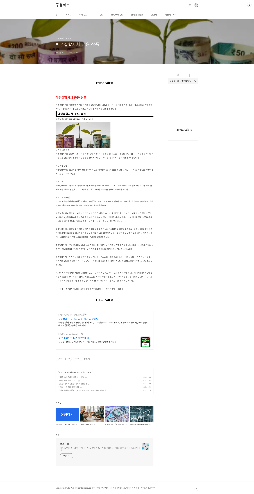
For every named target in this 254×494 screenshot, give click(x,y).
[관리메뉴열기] (249, 5)
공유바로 (63, 5)
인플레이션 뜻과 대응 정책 (68, 387)
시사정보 (99, 14)
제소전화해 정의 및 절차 (67, 380)
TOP (196, 489)
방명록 (154, 14)
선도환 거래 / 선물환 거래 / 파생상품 (72, 383)
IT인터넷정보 (117, 14)
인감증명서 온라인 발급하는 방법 (71, 377)
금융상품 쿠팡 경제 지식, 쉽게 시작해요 (78, 318)
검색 (190, 5)
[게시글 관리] (69, 359)
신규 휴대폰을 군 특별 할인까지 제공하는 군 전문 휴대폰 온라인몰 (87, 341)
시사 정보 (62, 372)
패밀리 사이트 (171, 14)
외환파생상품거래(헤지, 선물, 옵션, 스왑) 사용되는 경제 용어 (82, 390)
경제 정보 (72, 372)
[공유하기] (65, 359)
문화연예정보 (137, 14)
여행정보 (83, 14)
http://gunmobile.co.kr (68, 334)
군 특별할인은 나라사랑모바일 (73, 338)
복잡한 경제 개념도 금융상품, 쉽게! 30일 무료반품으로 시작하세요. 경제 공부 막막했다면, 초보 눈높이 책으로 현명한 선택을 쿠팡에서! (103, 324)
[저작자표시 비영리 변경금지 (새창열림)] (86, 359)
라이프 (68, 14)
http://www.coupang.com (70, 315)
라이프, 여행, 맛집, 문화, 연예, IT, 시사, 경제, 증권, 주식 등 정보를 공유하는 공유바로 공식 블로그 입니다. (100, 449)
